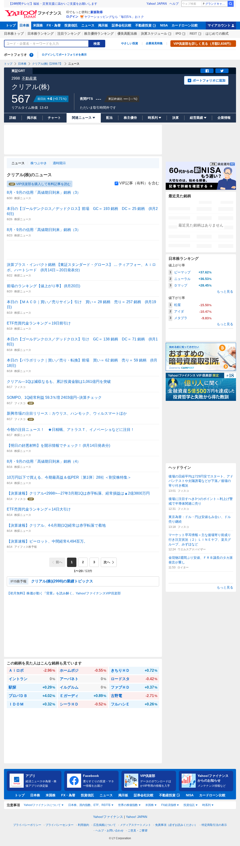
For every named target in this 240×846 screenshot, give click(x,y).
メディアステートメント (135, 825)
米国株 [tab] (149, 805)
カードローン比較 (185, 25)
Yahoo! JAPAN (156, 3)
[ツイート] (222, 70)
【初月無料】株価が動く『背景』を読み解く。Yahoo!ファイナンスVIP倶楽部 (64, 593)
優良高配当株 (127, 33)
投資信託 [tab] (189, 805)
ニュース (87, 25)
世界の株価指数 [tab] (128, 805)
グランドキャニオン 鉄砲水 (216, 3)
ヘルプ (174, 3)
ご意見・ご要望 (137, 830)
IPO (178, 33)
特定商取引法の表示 (214, 825)
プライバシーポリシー (27, 825)
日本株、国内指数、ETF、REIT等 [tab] (89, 805)
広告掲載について (104, 825)
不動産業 (29, 78)
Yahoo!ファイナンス (108, 817)
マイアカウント (219, 25)
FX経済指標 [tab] (168, 805)
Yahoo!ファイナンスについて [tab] (42, 805)
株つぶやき (38, 163)
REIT (193, 33)
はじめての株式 (217, 33)
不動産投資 (143, 25)
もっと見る (225, 291)
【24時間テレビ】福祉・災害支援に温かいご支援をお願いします (53, 3)
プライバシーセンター (59, 825)
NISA (164, 25)
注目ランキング (68, 33)
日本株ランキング (40, 33)
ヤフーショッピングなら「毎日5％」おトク (114, 17)
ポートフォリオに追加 (209, 80)
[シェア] (207, 70)
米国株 (38, 25)
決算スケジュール (154, 33)
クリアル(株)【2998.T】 (47, 63)
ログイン (72, 16)
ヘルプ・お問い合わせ (109, 830)
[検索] (231, 4)
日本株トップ (14, 33)
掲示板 (103, 25)
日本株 (24, 25)
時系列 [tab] (206, 805)
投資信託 (71, 25)
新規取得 (96, 12)
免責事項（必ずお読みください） (176, 825)
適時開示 (59, 163)
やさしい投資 (129, 43)
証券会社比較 (121, 25)
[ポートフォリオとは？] (31, 54)
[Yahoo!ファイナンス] (34, 11)
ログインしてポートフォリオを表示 (64, 54)
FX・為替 (54, 25)
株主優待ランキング (99, 33)
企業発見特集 (154, 43)
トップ (11, 25)
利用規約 (83, 825)
